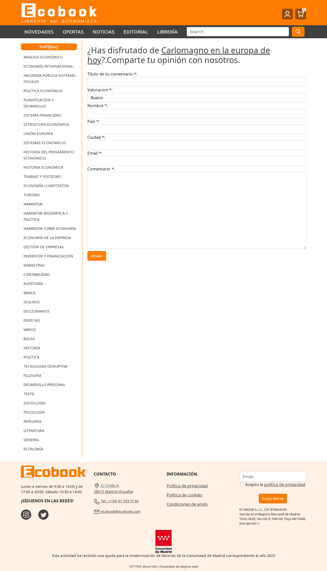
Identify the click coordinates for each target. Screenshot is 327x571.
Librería (167, 31)
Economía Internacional (48, 66)
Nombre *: (97, 105)
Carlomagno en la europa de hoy (178, 55)
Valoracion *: (99, 90)
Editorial (136, 31)
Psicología (34, 412)
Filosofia (32, 375)
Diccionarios (37, 311)
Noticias (103, 31)
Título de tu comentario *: (112, 74)
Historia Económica (43, 167)
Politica (31, 357)
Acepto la (275, 484)
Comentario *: (101, 169)
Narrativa (33, 204)
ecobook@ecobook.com (120, 511)
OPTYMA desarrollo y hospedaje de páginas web (163, 566)
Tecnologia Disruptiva (45, 366)
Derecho (32, 320)
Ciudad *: (96, 137)
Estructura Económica (46, 124)
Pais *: (93, 121)
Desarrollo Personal (44, 384)
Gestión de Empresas (44, 246)
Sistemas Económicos (45, 142)
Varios (30, 329)
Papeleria (32, 421)
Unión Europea (38, 133)
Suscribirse (273, 498)
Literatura (34, 430)
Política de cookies (184, 495)
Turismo (32, 194)
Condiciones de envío (187, 504)
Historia (32, 347)
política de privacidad (284, 484)
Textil (29, 393)
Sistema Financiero (42, 115)
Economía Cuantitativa (46, 185)
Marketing (34, 265)
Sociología (34, 403)
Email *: (94, 153)
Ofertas (73, 31)
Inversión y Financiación (48, 256)
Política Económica (43, 90)
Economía (33, 448)
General (31, 439)
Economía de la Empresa (47, 237)
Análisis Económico (43, 57)
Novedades (39, 31)
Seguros (32, 302)
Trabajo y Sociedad (42, 176)
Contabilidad (37, 274)
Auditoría (33, 283)
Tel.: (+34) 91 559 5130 (119, 501)
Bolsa (29, 338)
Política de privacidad (187, 486)
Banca (30, 292)
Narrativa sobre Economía (50, 228)
